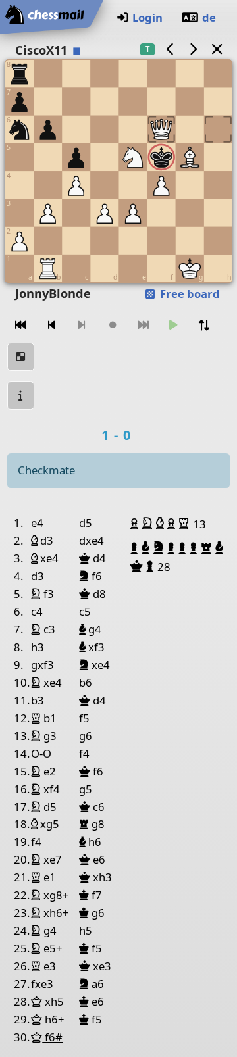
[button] (136, 523)
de (209, 17)
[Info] (21, 395)
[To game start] (21, 325)
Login (147, 17)
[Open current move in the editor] (21, 357)
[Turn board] (204, 325)
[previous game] (170, 49)
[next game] (193, 49)
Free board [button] (188, 293)
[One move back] (51, 325)
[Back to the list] (216, 49)
